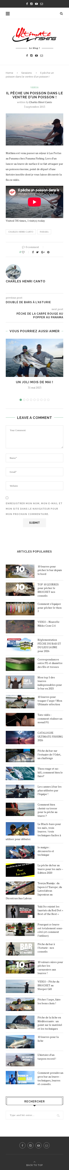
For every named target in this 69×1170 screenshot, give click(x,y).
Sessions (26, 72)
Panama (44, 231)
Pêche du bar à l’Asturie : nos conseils (46, 947)
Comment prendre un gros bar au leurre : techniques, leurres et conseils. (50, 1078)
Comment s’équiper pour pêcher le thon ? (50, 607)
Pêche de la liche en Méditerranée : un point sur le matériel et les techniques (50, 1023)
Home (9, 72)
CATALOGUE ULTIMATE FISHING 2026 (50, 736)
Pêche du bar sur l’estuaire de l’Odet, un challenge (49, 754)
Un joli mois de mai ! (34, 382)
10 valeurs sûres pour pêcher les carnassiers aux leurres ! (50, 967)
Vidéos (34, 87)
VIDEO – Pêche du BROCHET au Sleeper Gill (48, 985)
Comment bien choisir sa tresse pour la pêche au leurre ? (47, 810)
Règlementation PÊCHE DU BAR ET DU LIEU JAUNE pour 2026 (49, 645)
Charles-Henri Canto (20, 231)
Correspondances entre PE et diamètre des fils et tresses (50, 663)
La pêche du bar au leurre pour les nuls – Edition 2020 (50, 868)
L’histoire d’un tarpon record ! (47, 1056)
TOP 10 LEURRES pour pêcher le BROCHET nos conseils (48, 590)
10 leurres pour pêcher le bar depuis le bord (50, 570)
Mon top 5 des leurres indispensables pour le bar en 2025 (50, 682)
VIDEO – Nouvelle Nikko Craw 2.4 (48, 623)
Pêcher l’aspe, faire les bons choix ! (49, 1001)
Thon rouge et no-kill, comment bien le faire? (50, 772)
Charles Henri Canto (40, 102)
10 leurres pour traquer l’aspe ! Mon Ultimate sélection (50, 700)
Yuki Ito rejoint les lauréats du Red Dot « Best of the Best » (50, 910)
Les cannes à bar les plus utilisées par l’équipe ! (50, 790)
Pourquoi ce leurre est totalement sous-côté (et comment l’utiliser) (50, 930)
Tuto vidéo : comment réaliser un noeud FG (50, 718)
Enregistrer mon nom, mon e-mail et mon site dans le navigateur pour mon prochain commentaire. (34, 509)
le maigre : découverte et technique (46, 850)
